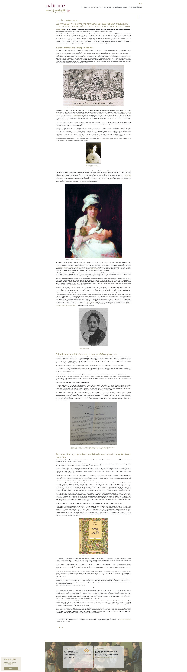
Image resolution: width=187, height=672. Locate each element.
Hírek (130, 7)
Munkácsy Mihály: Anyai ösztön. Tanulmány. (75, 259)
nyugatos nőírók (77, 115)
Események (137, 7)
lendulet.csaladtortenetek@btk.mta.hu (105, 657)
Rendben (11, 668)
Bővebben (11, 664)
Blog (125, 7)
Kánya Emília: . (96, 136)
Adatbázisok (117, 7)
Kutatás (107, 7)
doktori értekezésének (125, 619)
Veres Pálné (94, 268)
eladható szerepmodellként (69, 305)
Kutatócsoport (97, 7)
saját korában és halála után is (64, 52)
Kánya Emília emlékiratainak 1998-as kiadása (89, 555)
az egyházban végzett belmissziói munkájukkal (68, 267)
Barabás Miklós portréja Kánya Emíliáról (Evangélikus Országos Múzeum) (93, 167)
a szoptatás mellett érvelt (78, 180)
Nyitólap (82, 6)
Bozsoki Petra (60, 29)
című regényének (68, 574)
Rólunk (87, 7)
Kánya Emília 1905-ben (84, 348)
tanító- (124, 112)
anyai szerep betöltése (90, 302)
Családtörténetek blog (68, 20)
